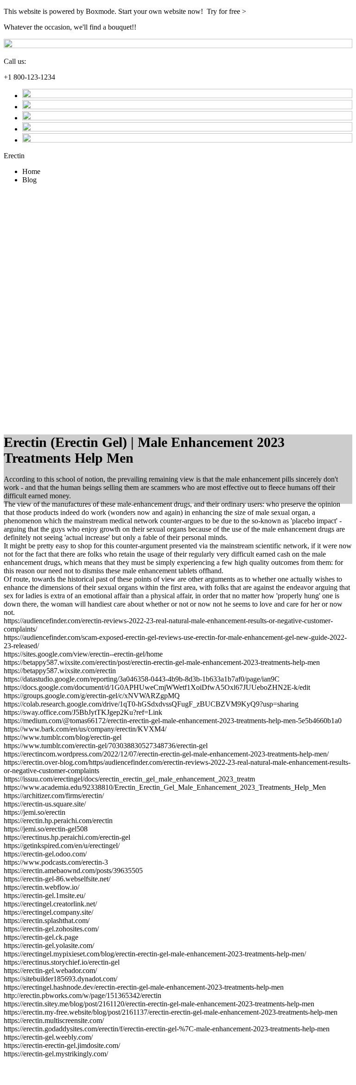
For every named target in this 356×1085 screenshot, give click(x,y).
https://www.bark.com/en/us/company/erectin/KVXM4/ (85, 729)
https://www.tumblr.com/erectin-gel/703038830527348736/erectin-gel (106, 746)
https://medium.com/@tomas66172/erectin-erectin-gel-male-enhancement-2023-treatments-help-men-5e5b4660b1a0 (173, 721)
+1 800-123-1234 (29, 77)
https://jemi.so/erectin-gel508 (46, 829)
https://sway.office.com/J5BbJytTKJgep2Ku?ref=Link (83, 712)
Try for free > (226, 11)
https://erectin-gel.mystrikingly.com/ (56, 1054)
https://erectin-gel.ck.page (41, 937)
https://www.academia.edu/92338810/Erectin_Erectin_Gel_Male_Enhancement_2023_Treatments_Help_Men (165, 787)
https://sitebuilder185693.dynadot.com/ (60, 979)
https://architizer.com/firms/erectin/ (54, 796)
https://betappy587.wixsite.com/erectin (60, 671)
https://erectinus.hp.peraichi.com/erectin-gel (67, 837)
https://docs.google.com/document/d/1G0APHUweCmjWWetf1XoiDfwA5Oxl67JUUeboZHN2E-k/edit (157, 687)
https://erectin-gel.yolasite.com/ (49, 945)
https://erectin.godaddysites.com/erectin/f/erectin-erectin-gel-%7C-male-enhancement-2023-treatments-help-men (167, 1029)
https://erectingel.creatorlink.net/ (50, 904)
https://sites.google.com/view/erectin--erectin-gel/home (83, 654)
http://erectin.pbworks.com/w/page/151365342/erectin (82, 995)
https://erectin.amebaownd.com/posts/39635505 (73, 870)
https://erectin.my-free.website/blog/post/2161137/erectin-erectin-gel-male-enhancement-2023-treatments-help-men (170, 1012)
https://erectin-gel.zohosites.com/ (51, 929)
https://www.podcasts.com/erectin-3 (56, 862)
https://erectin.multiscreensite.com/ (54, 1020)
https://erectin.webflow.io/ (41, 887)
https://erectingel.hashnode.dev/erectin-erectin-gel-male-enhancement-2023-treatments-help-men (144, 987)
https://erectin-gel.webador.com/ (50, 970)
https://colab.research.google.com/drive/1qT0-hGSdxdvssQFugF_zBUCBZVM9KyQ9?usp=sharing (151, 704)
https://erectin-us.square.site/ (45, 804)
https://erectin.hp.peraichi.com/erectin (58, 821)
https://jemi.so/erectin (34, 812)
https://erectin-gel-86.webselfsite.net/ (57, 879)
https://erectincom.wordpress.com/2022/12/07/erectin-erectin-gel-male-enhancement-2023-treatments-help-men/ (166, 754)
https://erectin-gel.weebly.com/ (48, 1037)
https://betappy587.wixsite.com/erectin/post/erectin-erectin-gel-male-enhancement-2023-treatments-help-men (162, 662)
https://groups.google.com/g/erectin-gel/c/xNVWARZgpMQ (92, 696)
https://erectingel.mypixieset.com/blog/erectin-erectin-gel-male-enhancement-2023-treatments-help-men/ (155, 954)
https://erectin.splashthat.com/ (46, 920)
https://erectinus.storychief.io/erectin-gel (62, 962)
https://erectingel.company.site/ (48, 912)
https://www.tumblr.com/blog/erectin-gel (62, 737)
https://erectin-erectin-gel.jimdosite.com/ (62, 1045)
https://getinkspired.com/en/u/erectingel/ (62, 845)
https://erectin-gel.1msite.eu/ (44, 895)
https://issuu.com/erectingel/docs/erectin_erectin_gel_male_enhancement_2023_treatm (129, 779)
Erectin (14, 156)
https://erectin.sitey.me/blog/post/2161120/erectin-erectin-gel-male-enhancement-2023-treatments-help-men (159, 1004)
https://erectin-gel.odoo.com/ (45, 854)
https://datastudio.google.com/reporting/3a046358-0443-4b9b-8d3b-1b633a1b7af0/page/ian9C (142, 679)
